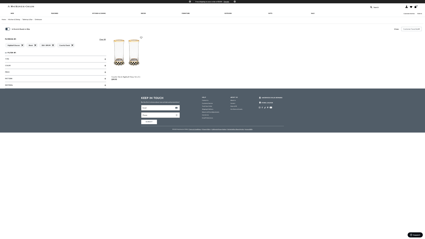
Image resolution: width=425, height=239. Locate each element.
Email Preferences (207, 118)
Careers (232, 103)
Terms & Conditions (195, 129)
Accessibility (249, 129)
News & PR (233, 106)
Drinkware (38, 19)
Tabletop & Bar (27, 19)
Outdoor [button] (228, 13)
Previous (190, 2)
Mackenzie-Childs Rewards (272, 97)
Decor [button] (143, 13)
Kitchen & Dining (14, 19)
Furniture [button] (186, 13)
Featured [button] (54, 13)
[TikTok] (265, 108)
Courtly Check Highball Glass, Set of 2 (125, 77)
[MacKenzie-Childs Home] (21, 6)
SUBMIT (149, 122)
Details (226, 2)
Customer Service (409, 13)
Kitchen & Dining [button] (99, 13)
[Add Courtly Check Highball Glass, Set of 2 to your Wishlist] (141, 37)
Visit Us (419, 13)
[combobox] (385, 7)
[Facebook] (262, 107)
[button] (406, 7)
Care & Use (205, 115)
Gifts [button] (270, 13)
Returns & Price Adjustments (210, 112)
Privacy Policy (206, 129)
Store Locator (267, 103)
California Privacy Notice (219, 129)
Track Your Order (207, 106)
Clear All (102, 39)
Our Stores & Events (236, 109)
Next (235, 2)
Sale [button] (312, 13)
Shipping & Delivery (207, 109)
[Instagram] (259, 107)
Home (4, 19)
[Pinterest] (267, 107)
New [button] (12, 13)
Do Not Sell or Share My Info (235, 129)
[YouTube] (271, 107)
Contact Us (205, 100)
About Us (233, 100)
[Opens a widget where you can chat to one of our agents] (415, 235)
